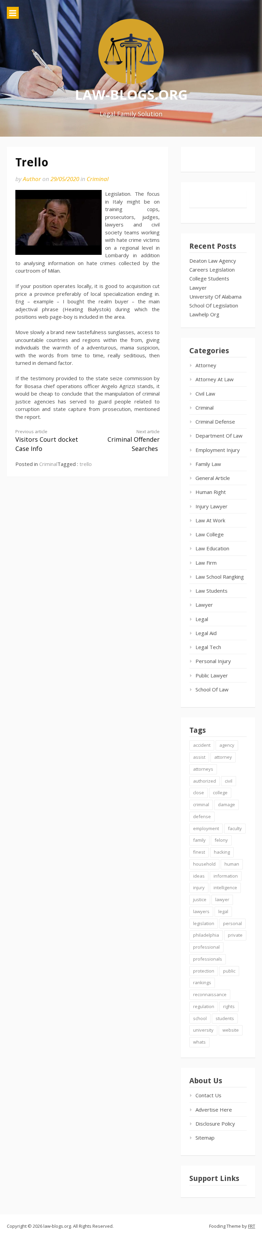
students (225, 1018)
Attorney (205, 365)
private (235, 935)
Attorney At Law (214, 379)
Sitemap (205, 1137)
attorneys (203, 769)
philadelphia (206, 935)
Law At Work (210, 520)
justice (199, 899)
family (199, 840)
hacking (222, 852)
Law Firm (206, 562)
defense (202, 816)
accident (201, 745)
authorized (204, 781)
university (203, 1030)
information (226, 876)
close (198, 792)
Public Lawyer (211, 675)
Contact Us (208, 1095)
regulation (203, 1006)
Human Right (210, 492)
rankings (202, 982)
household (204, 864)
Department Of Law (219, 435)
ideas (199, 876)
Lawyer (198, 287)
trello (85, 463)
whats (199, 1042)
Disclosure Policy (215, 1123)
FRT (251, 1226)
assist (199, 757)
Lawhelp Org (204, 314)
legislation (203, 923)
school (200, 1018)
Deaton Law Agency (212, 260)
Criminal (97, 179)
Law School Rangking (219, 576)
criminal (201, 804)
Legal (201, 619)
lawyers (201, 911)
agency (226, 745)
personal (232, 923)
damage (226, 804)
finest (199, 852)
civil (228, 781)
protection (203, 971)
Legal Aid (206, 633)
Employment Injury (217, 449)
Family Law (208, 463)
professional (206, 947)
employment (206, 828)
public (229, 971)
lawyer (222, 899)
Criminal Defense (215, 421)
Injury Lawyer (211, 506)
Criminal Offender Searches (133, 440)
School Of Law (212, 689)
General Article (212, 477)
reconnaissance (210, 994)
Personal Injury (213, 661)
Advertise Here (213, 1109)
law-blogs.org (131, 94)
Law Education (212, 548)
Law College (209, 534)
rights (229, 1006)
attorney (223, 757)
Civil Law (205, 393)
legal (223, 911)
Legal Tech (208, 647)
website (230, 1030)
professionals (207, 959)
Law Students (211, 590)
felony (221, 840)
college (220, 792)
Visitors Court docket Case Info (46, 440)
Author (32, 179)
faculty (235, 828)
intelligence (225, 887)
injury (199, 887)
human (231, 864)
